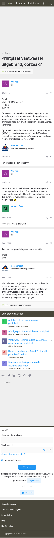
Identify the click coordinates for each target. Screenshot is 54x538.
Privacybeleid (6, 515)
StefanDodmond (16, 334)
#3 (51, 182)
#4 (51, 218)
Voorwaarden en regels (11, 509)
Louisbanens (15, 326)
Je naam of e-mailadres (12, 435)
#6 (51, 277)
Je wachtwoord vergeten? (13, 454)
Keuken (26, 326)
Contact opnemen (8, 504)
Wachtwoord (7, 445)
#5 (51, 243)
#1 (51, 93)
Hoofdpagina (7, 526)
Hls (11, 346)
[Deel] (47, 93)
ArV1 (12, 357)
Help (3, 521)
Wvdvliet (14, 82)
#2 (51, 157)
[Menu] (4, 3)
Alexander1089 (15, 369)
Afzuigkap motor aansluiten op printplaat (28, 331)
